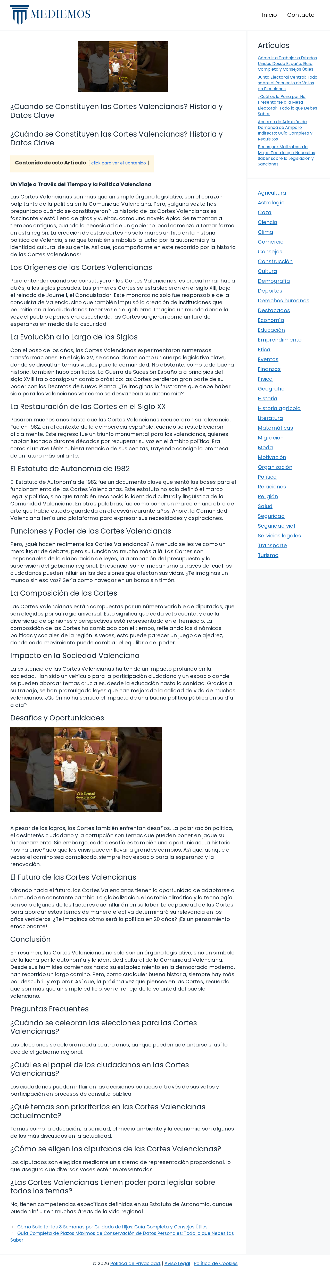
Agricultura (272, 192)
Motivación (272, 457)
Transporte (272, 545)
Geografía (271, 388)
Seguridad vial (276, 525)
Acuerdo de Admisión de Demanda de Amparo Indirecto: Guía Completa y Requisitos (285, 130)
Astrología (271, 202)
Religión (268, 496)
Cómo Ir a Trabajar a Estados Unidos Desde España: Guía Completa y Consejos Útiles (287, 63)
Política (267, 476)
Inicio (269, 15)
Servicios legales (279, 535)
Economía (271, 320)
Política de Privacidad (135, 1263)
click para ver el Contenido (118, 163)
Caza (264, 212)
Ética (264, 349)
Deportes (270, 290)
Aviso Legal (177, 1263)
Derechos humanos (283, 300)
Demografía (274, 281)
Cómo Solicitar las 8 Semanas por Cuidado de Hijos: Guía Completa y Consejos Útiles (112, 1227)
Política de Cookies (216, 1263)
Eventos (268, 359)
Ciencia (267, 222)
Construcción (275, 261)
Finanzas (269, 369)
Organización (275, 467)
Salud (265, 506)
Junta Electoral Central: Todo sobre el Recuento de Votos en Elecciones (287, 83)
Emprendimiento (280, 339)
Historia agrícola (279, 408)
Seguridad (271, 516)
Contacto (301, 15)
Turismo (268, 555)
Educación (271, 330)
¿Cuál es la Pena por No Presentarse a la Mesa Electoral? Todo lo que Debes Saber (287, 105)
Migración (271, 437)
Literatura (270, 418)
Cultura (267, 271)
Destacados (274, 310)
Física (265, 379)
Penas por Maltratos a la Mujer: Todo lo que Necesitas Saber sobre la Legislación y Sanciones (286, 155)
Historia (267, 398)
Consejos (270, 251)
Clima (265, 232)
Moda (265, 447)
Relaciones (272, 486)
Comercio (271, 241)
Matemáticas (275, 427)
